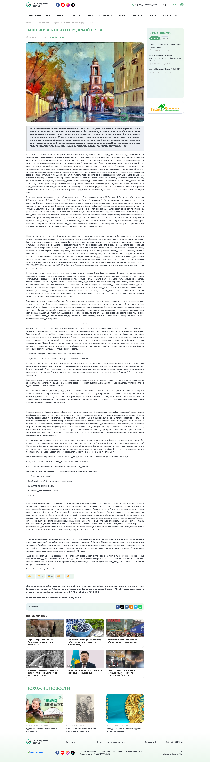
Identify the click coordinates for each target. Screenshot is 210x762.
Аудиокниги (105, 15)
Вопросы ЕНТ (150, 742)
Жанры (122, 15)
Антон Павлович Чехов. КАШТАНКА (165, 69)
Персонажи (138, 15)
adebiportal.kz (57, 37)
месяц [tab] (165, 38)
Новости (61, 15)
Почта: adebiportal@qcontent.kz (172, 752)
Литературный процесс (38, 15)
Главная (29, 23)
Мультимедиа (170, 15)
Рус (164, 5)
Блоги (153, 15)
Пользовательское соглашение (111, 742)
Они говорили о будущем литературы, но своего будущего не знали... (165, 58)
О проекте (70, 742)
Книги (90, 15)
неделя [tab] (154, 38)
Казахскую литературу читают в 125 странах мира (165, 45)
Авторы (77, 15)
